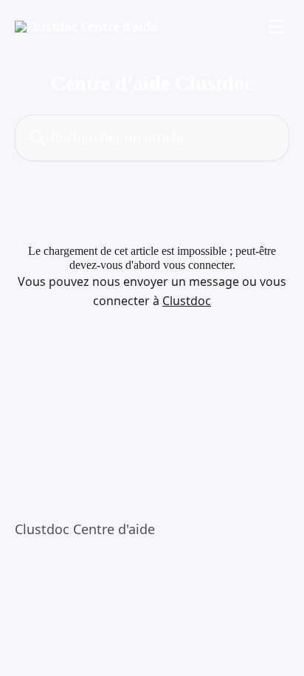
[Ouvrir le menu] (276, 26)
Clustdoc (186, 301)
